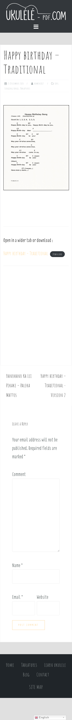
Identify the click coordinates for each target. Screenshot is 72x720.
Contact (43, 674)
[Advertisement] (36, 317)
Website (42, 597)
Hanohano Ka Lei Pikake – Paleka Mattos (19, 385)
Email (17, 597)
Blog (26, 674)
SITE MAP (36, 687)
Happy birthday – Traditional (25, 253)
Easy (56, 83)
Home (10, 665)
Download (57, 254)
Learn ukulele (55, 665)
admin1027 (39, 83)
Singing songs (11, 88)
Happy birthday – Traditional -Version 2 (53, 385)
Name (17, 565)
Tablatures (25, 88)
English (43, 717)
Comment (19, 474)
